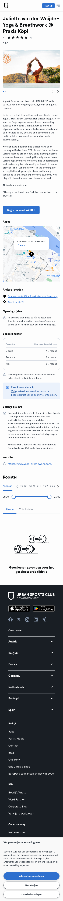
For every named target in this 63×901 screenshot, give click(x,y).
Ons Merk (14, 759)
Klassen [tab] (10, 509)
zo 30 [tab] (23, 485)
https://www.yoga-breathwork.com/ (30, 464)
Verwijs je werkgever (21, 813)
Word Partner (16, 799)
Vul (13, 391)
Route (22, 245)
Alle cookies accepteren (31, 876)
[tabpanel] (31, 546)
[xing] (44, 619)
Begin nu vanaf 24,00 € (21, 210)
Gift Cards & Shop (19, 766)
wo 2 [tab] (45, 485)
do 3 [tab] (52, 485)
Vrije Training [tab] (26, 509)
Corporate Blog (17, 806)
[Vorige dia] (52, 92)
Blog (11, 752)
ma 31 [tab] (32, 485)
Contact (13, 745)
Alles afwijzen (31, 885)
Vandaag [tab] (7, 485)
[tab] (3, 91)
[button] (31, 641)
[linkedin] (36, 619)
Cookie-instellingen (31, 894)
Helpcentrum (16, 832)
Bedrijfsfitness (17, 792)
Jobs (11, 731)
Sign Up (48, 5)
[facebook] (10, 619)
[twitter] (19, 619)
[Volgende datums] (58, 486)
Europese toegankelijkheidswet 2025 (31, 773)
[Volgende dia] (58, 92)
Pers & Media (16, 738)
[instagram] (27, 619)
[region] (31, 869)
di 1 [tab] (39, 485)
